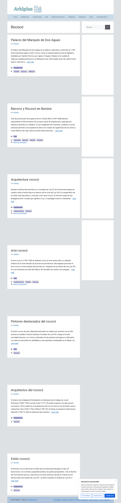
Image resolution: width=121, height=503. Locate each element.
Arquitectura (25, 17)
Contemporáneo (102, 17)
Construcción (37, 17)
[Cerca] (116, 480)
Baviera (32, 140)
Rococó (24, 71)
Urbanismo (82, 17)
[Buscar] (107, 27)
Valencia (32, 71)
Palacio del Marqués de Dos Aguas (35, 40)
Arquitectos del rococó (27, 390)
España (16, 71)
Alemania (17, 140)
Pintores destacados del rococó (33, 321)
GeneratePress (32, 500)
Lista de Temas (93, 500)
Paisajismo (71, 17)
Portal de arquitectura (81, 500)
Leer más (30, 62)
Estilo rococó (20, 459)
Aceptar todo (110, 495)
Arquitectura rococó (25, 179)
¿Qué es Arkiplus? (104, 500)
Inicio (15, 17)
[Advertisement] (43, 90)
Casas (91, 17)
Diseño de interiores (58, 17)
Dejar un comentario (20, 142)
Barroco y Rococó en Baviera (31, 109)
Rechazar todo (98, 495)
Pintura (28, 282)
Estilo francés (19, 211)
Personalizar (86, 495)
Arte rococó (19, 250)
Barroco (25, 140)
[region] (97, 489)
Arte (46, 17)
